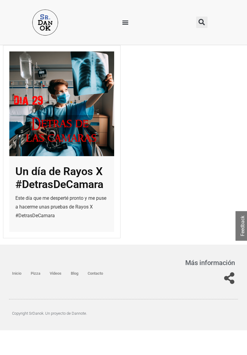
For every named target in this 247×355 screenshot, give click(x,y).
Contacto (95, 273)
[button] (125, 22)
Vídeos (55, 273)
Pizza (35, 273)
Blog (74, 273)
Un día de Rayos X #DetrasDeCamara (59, 178)
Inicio (16, 273)
